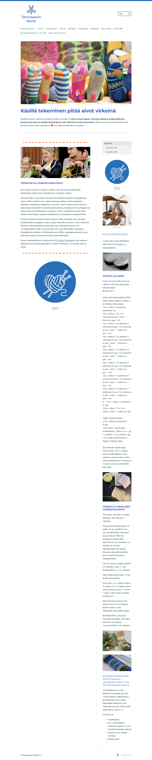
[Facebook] (117, 755)
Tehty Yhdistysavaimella (126, 755)
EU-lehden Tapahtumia (64, 240)
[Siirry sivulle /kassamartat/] (55, 282)
